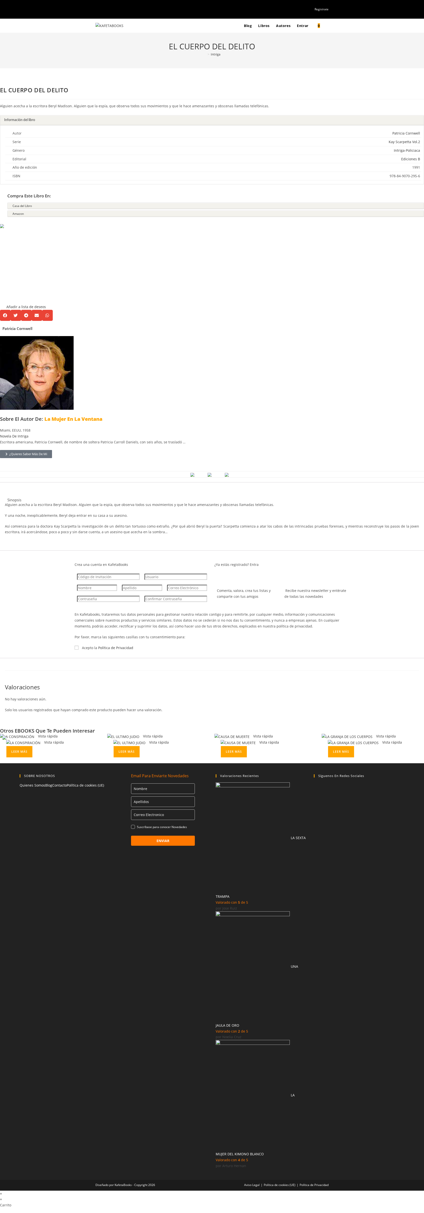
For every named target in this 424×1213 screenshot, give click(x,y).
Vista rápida (47, 736)
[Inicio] (205, 54)
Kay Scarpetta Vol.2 (404, 141)
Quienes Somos (32, 785)
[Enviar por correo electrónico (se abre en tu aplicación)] (114, 9)
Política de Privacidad (115, 647)
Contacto (59, 785)
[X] (316, 801)
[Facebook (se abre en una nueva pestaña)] (102, 9)
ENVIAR (163, 840)
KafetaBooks (123, 1185)
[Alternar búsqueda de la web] (327, 26)
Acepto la (107, 647)
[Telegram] (316, 839)
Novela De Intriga (14, 436)
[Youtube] (316, 826)
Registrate (322, 9)
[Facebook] (316, 789)
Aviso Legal (252, 1185)
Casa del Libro (22, 206)
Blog (48, 785)
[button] (23, 267)
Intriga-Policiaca (407, 150)
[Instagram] (316, 814)
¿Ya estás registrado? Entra (236, 564)
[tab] (212, 120)
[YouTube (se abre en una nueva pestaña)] (108, 9)
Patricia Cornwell (406, 133)
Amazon (18, 214)
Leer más (19, 752)
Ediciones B (410, 159)
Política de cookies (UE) (85, 785)
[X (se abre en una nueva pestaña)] (97, 9)
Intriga (215, 54)
